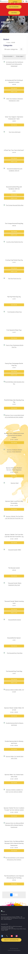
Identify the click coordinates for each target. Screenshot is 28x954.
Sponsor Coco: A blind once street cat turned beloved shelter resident (14, 435)
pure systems (17, 950)
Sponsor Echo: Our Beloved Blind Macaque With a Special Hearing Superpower (14, 843)
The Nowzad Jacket (14, 568)
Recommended (8, 56)
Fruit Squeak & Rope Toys (14, 330)
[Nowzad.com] (4, 1)
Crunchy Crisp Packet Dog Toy (14, 260)
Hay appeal (14, 12)
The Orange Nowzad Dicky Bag (14, 223)
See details (14, 88)
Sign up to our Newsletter (11, 939)
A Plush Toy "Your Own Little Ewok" (14, 150)
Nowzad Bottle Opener (14, 638)
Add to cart (14, 91)
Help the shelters (13, 6)
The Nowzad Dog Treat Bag (14, 671)
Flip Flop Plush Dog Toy (14, 296)
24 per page (19, 56)
